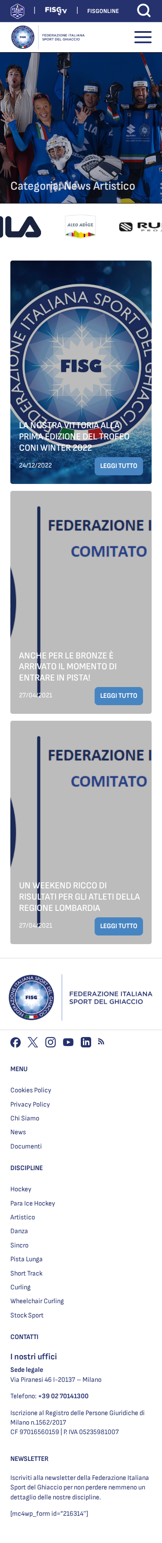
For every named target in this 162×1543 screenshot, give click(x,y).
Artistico (22, 1217)
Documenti (26, 1146)
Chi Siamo (24, 1118)
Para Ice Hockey (32, 1203)
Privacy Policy (30, 1105)
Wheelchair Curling (37, 1301)
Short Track (26, 1273)
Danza (19, 1231)
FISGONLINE (103, 11)
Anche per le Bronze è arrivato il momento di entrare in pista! (68, 667)
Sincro (19, 1245)
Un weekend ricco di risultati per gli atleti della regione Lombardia (79, 896)
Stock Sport (27, 1315)
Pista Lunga (26, 1259)
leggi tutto (118, 466)
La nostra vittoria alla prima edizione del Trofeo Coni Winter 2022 (74, 436)
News (18, 1132)
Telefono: (49, 1396)
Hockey (21, 1189)
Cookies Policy (30, 1090)
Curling (20, 1287)
